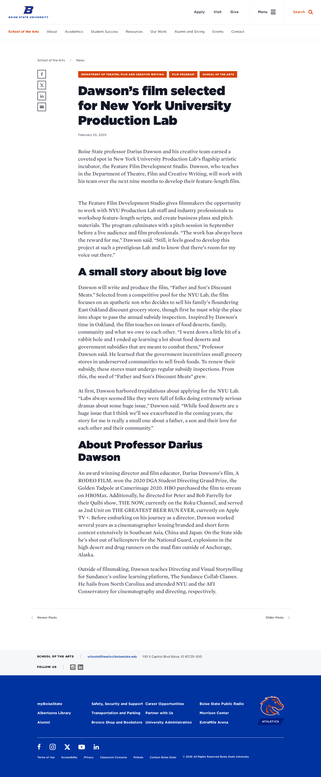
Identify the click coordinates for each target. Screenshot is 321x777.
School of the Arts (23, 32)
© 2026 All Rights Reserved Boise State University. (216, 756)
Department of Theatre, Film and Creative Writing (122, 74)
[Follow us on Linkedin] (80, 667)
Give (234, 12)
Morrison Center (214, 713)
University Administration (168, 722)
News (80, 60)
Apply (199, 12)
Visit (218, 12)
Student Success (104, 32)
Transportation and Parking (115, 713)
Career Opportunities (164, 704)
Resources (134, 32)
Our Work (158, 32)
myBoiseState (49, 704)
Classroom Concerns (113, 757)
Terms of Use (46, 757)
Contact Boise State (163, 757)
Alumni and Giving (189, 32)
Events (217, 32)
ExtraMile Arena (214, 722)
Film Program (183, 74)
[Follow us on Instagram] (73, 667)
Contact (237, 32)
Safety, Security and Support (117, 704)
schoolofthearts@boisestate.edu (112, 656)
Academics (74, 32)
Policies (138, 757)
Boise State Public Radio (222, 704)
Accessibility (69, 757)
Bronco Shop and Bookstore (116, 722)
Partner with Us (159, 713)
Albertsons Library (54, 713)
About (52, 32)
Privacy (88, 757)
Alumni (43, 722)
